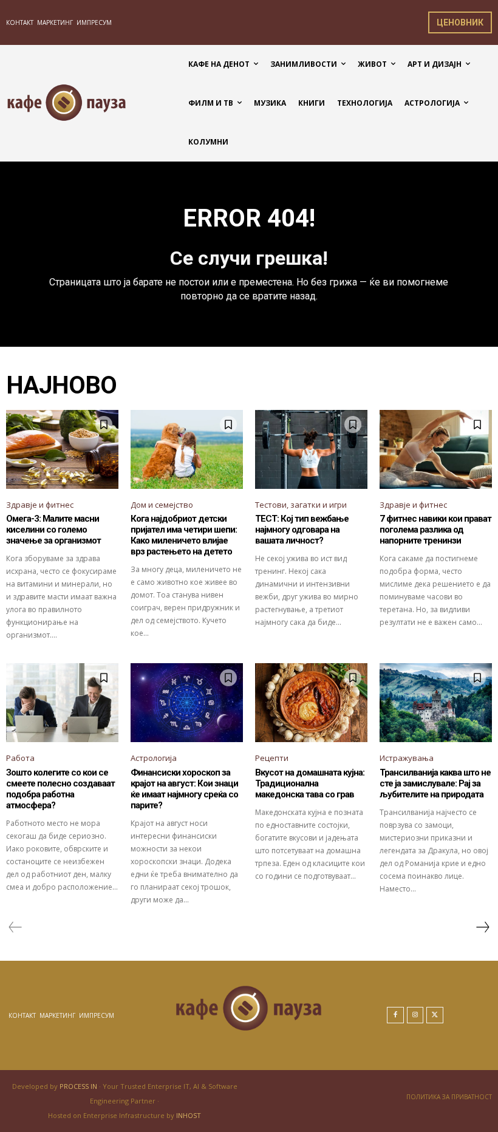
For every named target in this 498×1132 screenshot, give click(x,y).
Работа (20, 757)
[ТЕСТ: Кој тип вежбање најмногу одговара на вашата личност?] (311, 449)
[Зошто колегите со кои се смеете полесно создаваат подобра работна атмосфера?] (62, 702)
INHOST (188, 1115)
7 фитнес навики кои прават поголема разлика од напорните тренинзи (435, 529)
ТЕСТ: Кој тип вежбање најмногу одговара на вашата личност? (302, 529)
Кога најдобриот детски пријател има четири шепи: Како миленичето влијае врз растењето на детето (184, 535)
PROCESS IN (79, 1086)
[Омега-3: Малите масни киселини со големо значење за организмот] (62, 449)
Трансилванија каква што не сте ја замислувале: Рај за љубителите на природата (435, 783)
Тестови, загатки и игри (301, 504)
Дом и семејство (162, 504)
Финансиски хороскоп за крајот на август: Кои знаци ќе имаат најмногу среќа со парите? (184, 789)
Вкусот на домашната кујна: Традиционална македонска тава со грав (309, 783)
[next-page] (482, 927)
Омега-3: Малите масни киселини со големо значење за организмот (53, 529)
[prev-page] (15, 927)
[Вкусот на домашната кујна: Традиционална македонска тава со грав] (311, 702)
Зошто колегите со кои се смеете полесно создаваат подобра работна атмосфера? (60, 789)
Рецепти (271, 757)
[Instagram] (415, 1015)
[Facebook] (395, 1015)
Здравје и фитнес (39, 504)
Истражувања (407, 757)
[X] (434, 1015)
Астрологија (154, 757)
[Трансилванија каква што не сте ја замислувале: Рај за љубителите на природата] (436, 702)
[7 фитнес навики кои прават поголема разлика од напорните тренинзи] (436, 449)
